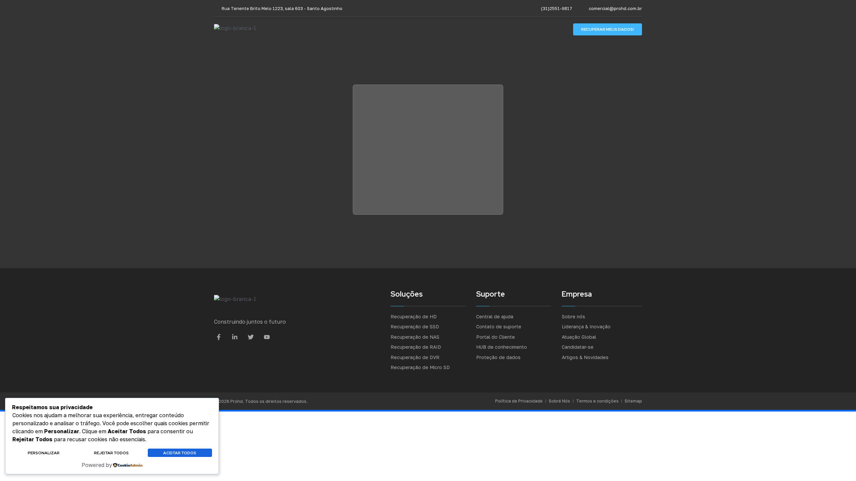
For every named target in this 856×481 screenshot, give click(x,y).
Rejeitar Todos (111, 453)
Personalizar (44, 453)
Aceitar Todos (179, 453)
